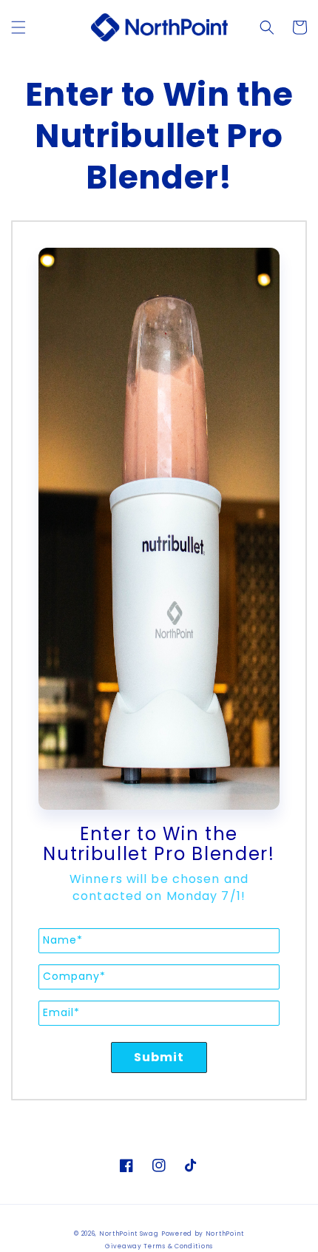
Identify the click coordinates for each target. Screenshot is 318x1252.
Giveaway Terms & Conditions (159, 1246)
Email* (61, 1012)
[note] (159, 899)
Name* (63, 940)
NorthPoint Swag (129, 1233)
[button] (18, 27)
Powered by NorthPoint (202, 1233)
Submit (159, 1057)
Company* (74, 976)
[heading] (159, 844)
